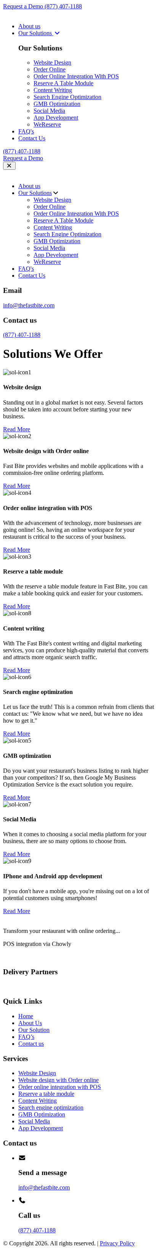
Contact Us (31, 138)
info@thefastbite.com (28, 305)
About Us (30, 1023)
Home (25, 1016)
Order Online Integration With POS (76, 76)
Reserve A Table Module (63, 83)
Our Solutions (35, 33)
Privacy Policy (117, 1243)
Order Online (50, 69)
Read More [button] (16, 429)
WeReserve (47, 124)
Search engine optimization (50, 1107)
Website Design (52, 62)
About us (29, 26)
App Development (56, 117)
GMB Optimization (57, 104)
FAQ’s (26, 1037)
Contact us (31, 1043)
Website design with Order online (58, 1080)
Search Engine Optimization (67, 97)
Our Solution (34, 1030)
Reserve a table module (46, 1093)
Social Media (49, 110)
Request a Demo (24, 6)
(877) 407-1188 (63, 6)
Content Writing (53, 90)
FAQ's (26, 131)
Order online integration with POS (59, 1087)
